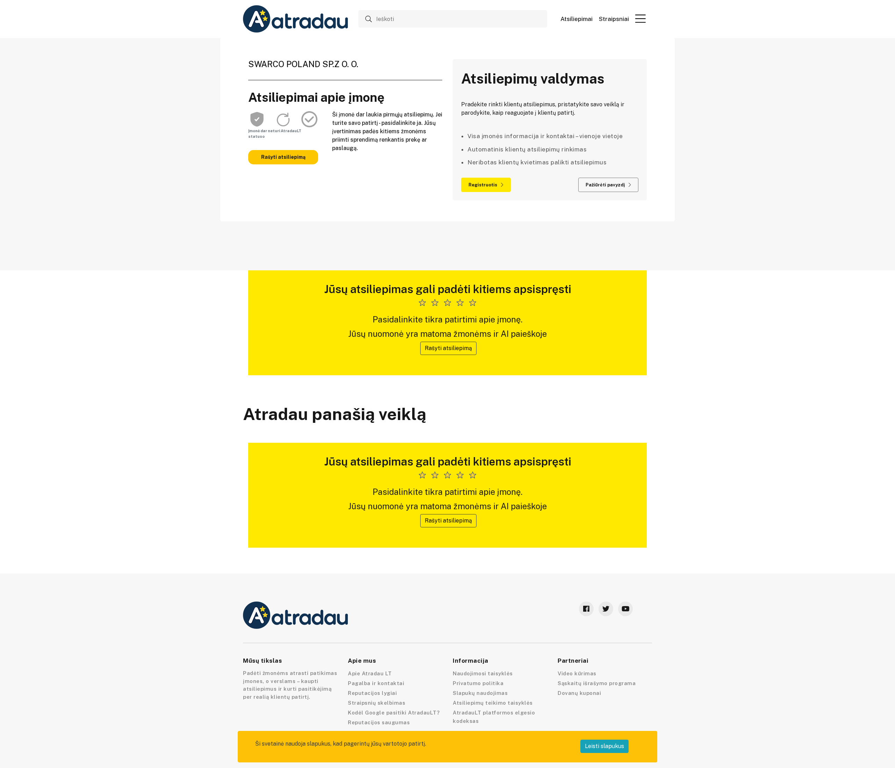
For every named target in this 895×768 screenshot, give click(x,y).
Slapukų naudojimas (480, 693)
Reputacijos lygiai (372, 693)
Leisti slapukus (604, 746)
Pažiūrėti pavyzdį (606, 184)
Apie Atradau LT (370, 673)
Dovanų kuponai (579, 693)
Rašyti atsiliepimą (283, 157)
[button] (640, 18)
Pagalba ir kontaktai (376, 683)
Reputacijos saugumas (379, 722)
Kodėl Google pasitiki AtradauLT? (393, 713)
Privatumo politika (478, 683)
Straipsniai (614, 19)
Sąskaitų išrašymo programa (597, 683)
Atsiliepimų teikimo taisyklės (493, 703)
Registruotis (483, 184)
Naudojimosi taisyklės (483, 673)
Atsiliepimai (576, 19)
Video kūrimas (577, 673)
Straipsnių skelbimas (376, 703)
